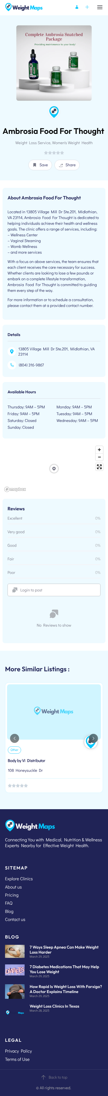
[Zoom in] (99, 449)
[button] (40, 165)
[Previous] (14, 738)
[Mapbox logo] (15, 489)
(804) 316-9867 (31, 365)
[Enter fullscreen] (99, 466)
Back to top (58, 1077)
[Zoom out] (99, 457)
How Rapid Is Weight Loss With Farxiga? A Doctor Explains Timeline (66, 989)
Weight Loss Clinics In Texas (54, 1006)
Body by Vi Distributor (26, 760)
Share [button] (71, 165)
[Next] (93, 738)
